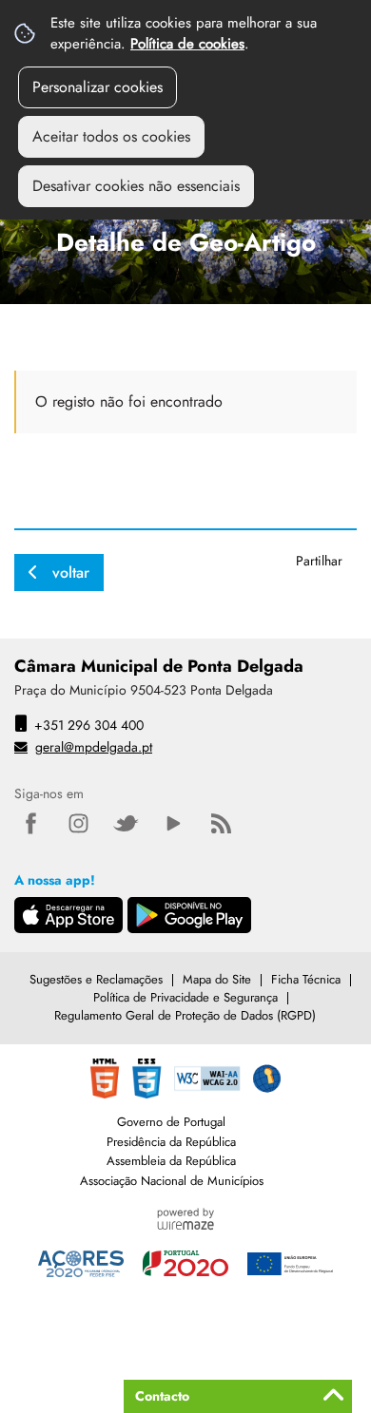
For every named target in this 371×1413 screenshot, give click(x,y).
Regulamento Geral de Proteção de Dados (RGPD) (185, 1015)
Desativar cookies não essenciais (136, 186)
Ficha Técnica (306, 979)
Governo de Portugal (171, 1122)
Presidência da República (171, 1142)
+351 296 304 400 (89, 725)
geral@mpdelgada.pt (93, 746)
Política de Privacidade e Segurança (185, 997)
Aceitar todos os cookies (111, 136)
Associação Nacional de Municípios (172, 1181)
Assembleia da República (171, 1161)
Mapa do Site (217, 979)
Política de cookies (187, 43)
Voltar (70, 572)
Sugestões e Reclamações (96, 979)
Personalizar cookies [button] (97, 87)
